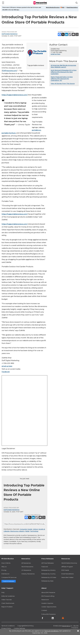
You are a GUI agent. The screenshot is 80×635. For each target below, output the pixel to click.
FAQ (2, 592)
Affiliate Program (67, 566)
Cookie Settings (19, 628)
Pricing (3, 570)
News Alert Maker (67, 577)
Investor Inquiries (47, 603)
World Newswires (27, 566)
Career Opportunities (48, 607)
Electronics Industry (17, 531)
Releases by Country (48, 574)
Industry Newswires (28, 574)
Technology (34, 531)
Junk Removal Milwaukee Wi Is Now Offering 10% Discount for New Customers (63, 72)
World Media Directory (53, 7)
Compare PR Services (8, 577)
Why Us (3, 566)
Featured (44, 566)
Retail (27, 531)
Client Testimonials (7, 603)
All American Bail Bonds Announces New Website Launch (63, 66)
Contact (44, 610)
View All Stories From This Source (63, 83)
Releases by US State (48, 577)
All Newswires (26, 563)
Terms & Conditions (8, 625)
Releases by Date (47, 581)
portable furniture (9, 133)
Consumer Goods (26, 529)
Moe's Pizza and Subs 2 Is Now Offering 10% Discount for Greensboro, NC (62, 78)
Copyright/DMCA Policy (25, 625)
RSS (63, 7)
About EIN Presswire (48, 592)
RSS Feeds (65, 570)
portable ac (36, 130)
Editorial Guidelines (8, 596)
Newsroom (45, 599)
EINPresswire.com (9, 71)
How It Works (5, 563)
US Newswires (26, 570)
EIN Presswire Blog (47, 596)
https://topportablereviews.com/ (15, 95)
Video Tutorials (6, 599)
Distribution (5, 574)
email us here (7, 366)
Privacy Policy (6, 628)
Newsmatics (66, 626)
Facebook (6, 372)
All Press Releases (47, 563)
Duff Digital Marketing (9, 34)
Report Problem (7, 607)
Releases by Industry (48, 570)
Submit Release (8, 581)
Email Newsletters (72, 7)
